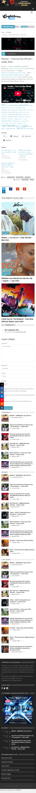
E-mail (3, 373)
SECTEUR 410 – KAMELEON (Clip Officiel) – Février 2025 (19, 444)
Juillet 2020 (11, 114)
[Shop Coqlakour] (18, 3)
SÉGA (27, 129)
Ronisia (27, 177)
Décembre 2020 (5, 110)
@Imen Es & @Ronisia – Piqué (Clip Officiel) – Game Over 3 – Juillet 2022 (8, 166)
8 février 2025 (15, 447)
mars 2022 (10, 119)
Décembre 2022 (14, 110)
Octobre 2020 (5, 123)
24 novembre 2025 (17, 417)
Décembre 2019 (20, 108)
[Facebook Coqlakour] (2, 688)
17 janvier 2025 (16, 542)
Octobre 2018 (24, 121)
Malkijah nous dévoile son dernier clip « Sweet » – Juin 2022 (16, 279)
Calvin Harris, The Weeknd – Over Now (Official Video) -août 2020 (17, 320)
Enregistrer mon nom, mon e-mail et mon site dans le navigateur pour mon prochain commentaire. (17, 390)
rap (25, 123)
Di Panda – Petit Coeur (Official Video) (21, 540)
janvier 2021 (19, 112)
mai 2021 (21, 117)
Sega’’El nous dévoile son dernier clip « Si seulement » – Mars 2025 (21, 425)
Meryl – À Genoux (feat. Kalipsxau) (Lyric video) (22, 550)
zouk (31, 128)
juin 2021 (4, 117)
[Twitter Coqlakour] (5, 688)
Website (3, 381)
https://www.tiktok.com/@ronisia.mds (12, 75)
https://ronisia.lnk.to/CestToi (17, 68)
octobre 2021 (12, 123)
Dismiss (18, 790)
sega (30, 126)
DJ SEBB (31, 105)
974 (3, 105)
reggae (25, 126)
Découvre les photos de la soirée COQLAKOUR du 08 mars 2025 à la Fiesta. (20, 435)
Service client (5, 766)
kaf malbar (11, 117)
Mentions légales (6, 774)
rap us (18, 126)
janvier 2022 (26, 112)
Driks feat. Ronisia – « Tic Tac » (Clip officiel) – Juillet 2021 (8, 152)
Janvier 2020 (11, 112)
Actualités (8, 32)
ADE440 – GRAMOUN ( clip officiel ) (20, 415)
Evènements (21, 26)
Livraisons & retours (7, 762)
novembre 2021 (16, 121)
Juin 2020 (26, 114)
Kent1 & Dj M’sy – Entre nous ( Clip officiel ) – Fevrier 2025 (20, 453)
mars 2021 (4, 119)
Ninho (25, 119)
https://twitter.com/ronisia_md (10, 77)
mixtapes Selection (18, 119)
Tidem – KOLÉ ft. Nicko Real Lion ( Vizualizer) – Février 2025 (20, 513)
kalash (16, 117)
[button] (3, 710)
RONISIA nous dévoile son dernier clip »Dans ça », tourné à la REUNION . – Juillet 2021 (25, 153)
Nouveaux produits (6, 758)
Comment (4, 343)
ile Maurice (4, 112)
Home (3, 32)
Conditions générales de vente (10, 770)
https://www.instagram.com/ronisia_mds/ (13, 73)
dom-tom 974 (12, 108)
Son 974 (21, 128)
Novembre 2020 (6, 121)
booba (8, 105)
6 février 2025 (15, 467)
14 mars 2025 (15, 428)
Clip (32, 179)
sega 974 (3, 128)
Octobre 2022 (20, 123)
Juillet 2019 (4, 114)
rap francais (8, 125)
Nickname (4, 365)
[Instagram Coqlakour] (7, 688)
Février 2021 (30, 110)
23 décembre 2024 (17, 652)
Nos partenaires (6, 778)
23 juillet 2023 (12, 54)
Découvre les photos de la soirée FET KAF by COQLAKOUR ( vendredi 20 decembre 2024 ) (21, 648)
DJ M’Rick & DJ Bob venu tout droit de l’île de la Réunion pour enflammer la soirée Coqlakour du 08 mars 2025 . (21, 463)
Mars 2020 (27, 117)
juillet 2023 (11, 177)
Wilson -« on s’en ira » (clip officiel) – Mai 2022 (16, 239)
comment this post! (20, 332)
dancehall (23, 105)
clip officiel (14, 105)
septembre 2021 (11, 129)
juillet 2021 (19, 114)
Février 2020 (22, 110)
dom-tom (4, 108)
